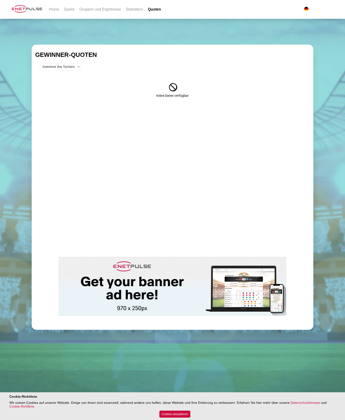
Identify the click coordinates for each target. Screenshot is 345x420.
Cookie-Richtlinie (21, 406)
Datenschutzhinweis (305, 402)
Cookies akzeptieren (175, 414)
